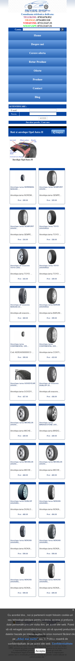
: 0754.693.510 (37, 20)
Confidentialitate (62, 643)
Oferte (38, 70)
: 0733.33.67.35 (37, 23)
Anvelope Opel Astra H (22, 160)
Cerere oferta (37, 53)
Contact (37, 88)
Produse (37, 79)
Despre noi (37, 44)
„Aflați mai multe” (27, 638)
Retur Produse (37, 61)
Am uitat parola (33, 122)
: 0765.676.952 (37, 17)
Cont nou (45, 122)
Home (37, 35)
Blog (37, 97)
